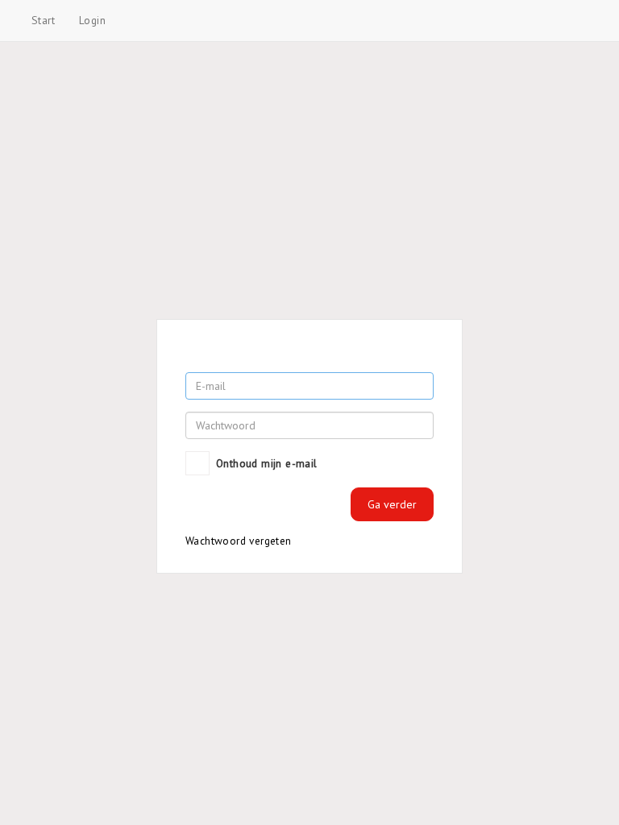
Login (92, 20)
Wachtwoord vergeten (238, 540)
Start (43, 20)
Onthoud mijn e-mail (267, 463)
